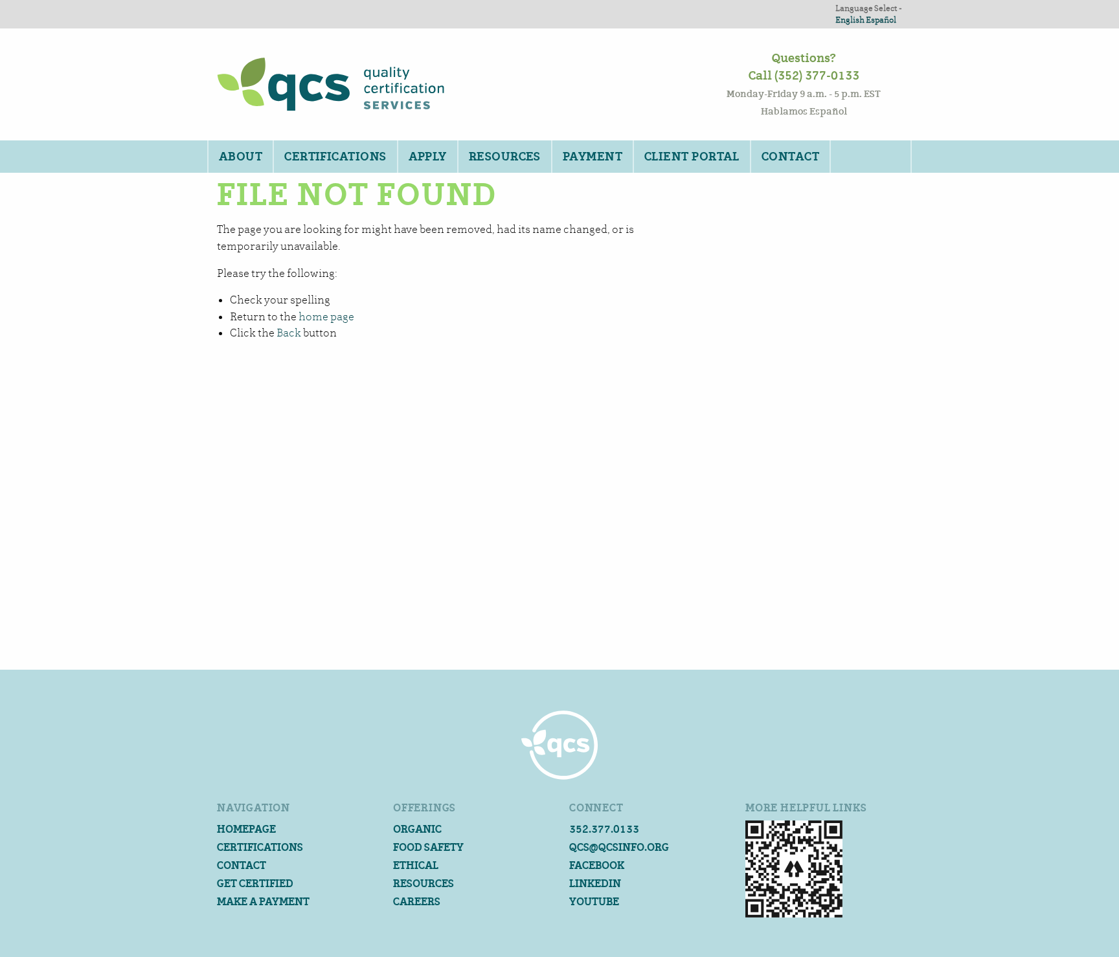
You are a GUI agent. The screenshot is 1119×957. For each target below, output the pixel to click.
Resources (505, 156)
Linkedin (595, 883)
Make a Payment (263, 901)
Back (289, 333)
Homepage (246, 829)
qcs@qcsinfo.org (619, 847)
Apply (428, 156)
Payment (592, 156)
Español (881, 20)
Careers (416, 901)
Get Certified (255, 883)
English (850, 20)
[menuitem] (240, 156)
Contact (790, 156)
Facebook (596, 865)
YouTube (594, 901)
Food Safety (428, 847)
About (240, 156)
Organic (417, 829)
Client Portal (692, 156)
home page (326, 317)
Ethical (415, 865)
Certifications (335, 156)
